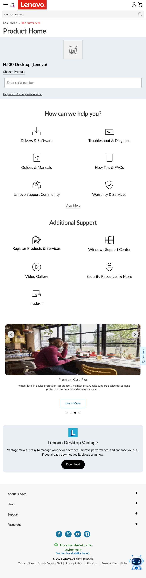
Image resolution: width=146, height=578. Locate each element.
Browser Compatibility (115, 563)
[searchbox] (73, 14)
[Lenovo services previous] (11, 334)
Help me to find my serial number (22, 94)
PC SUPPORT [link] (10, 23)
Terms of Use (26, 563)
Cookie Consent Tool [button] (50, 563)
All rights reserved (82, 559)
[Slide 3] (75, 413)
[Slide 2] (71, 413)
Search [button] (140, 14)
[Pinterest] (87, 535)
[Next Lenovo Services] (135, 334)
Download (73, 464)
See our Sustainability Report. (73, 553)
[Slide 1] (67, 413)
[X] (68, 535)
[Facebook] (59, 535)
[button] (4, 5)
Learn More (73, 403)
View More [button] (73, 205)
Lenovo (67, 559)
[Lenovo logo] (32, 4)
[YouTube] (77, 535)
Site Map (91, 563)
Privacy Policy (74, 563)
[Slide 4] (79, 413)
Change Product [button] (14, 71)
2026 (59, 559)
